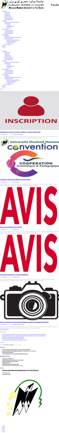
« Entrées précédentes (4, 329)
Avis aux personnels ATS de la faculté (11, 227)
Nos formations (8, 23)
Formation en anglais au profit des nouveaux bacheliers (13, 338)
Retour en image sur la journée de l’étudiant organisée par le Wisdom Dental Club (24, 322)
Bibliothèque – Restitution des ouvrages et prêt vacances (13, 337)
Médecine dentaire (10, 26)
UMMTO (3, 46)
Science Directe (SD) (6, 362)
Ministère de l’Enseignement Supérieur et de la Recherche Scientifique (16, 349)
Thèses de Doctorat (10, 42)
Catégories (2, 344)
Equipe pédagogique (9, 19)
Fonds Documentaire (9, 38)
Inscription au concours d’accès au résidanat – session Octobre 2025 (20, 132)
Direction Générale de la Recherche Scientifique (11, 351)
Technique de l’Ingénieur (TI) (8, 358)
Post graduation (20, 134)
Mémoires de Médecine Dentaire (13, 40)
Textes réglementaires (9, 33)
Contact (3, 45)
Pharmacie (9, 27)
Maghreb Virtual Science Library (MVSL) (10, 361)
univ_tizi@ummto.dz (6, 374)
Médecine (9, 25)
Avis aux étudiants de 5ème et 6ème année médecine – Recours (14, 339)
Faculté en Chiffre (8, 16)
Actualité (14, 134)
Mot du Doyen (7, 12)
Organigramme (7, 15)
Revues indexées (8, 44)
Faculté (17, 182)
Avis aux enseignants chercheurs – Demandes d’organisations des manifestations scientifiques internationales (23, 335)
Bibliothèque (7, 35)
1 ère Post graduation (9, 30)
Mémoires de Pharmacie (11, 41)
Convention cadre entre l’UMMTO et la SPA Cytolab (15, 179)
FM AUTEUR (4, 134)
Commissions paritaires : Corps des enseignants (14, 274)
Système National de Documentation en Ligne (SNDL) (13, 360)
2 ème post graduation (9, 31)
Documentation (5, 34)
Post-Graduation (5, 29)
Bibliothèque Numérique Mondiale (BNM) (10, 364)
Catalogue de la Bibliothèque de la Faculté (13, 37)
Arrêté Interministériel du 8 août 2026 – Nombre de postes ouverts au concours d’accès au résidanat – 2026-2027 (24, 334)
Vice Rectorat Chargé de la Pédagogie (12, 22)
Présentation (4, 11)
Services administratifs (9, 18)
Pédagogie (4, 20)
